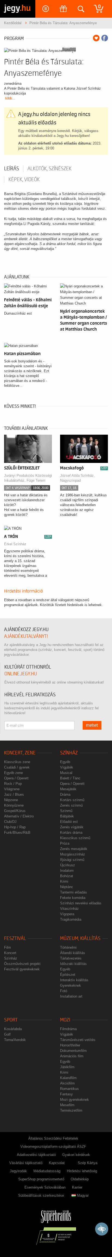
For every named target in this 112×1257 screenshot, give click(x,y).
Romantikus (69, 1089)
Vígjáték (66, 767)
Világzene (12, 789)
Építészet (67, 975)
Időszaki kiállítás (73, 964)
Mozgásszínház (72, 854)
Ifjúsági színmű (72, 860)
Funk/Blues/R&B (17, 832)
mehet (92, 725)
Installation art (71, 996)
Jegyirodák (18, 1171)
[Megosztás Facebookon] (104, 38)
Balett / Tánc (70, 778)
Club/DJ (10, 822)
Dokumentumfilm (73, 1051)
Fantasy (66, 1094)
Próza (64, 843)
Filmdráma (68, 1029)
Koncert (10, 953)
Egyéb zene (13, 773)
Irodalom (67, 871)
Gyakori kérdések (76, 1155)
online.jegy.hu (20, 674)
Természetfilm (71, 1110)
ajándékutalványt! (26, 636)
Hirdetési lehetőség (82, 1171)
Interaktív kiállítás (74, 980)
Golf (7, 1034)
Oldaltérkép (80, 1179)
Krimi (64, 881)
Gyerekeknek (70, 985)
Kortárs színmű (72, 800)
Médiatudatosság (46, 1171)
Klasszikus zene (17, 762)
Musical (66, 773)
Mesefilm (67, 1105)
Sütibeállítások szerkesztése (41, 1195)
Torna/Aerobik (15, 1040)
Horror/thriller (70, 1045)
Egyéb (65, 762)
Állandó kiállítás (72, 953)
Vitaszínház (69, 909)
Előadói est (69, 822)
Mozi (65, 1020)
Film (7, 947)
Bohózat (66, 876)
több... (10, 98)
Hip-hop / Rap (15, 827)
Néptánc (66, 887)
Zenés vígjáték (71, 827)
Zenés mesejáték (73, 849)
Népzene (11, 800)
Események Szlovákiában (45, 1187)
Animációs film (71, 1056)
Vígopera (67, 914)
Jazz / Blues (14, 794)
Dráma (65, 794)
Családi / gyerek (17, 767)
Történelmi (68, 947)
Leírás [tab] (11, 169)
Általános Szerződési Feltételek (53, 1138)
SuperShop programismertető (41, 1179)
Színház (69, 753)
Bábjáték (67, 816)
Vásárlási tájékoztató (25, 1163)
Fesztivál (15, 938)
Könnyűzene (14, 805)
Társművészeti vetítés (77, 1040)
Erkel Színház (15, 544)
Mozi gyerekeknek (74, 1100)
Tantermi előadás (73, 892)
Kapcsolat (57, 1163)
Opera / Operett (16, 778)
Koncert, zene (20, 753)
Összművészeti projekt (22, 964)
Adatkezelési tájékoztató (36, 1155)
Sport (11, 1020)
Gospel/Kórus (15, 811)
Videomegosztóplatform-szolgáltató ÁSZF (53, 1147)
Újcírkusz (67, 865)
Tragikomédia (70, 919)
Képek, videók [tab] (24, 180)
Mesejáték (68, 789)
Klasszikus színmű (75, 838)
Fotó (63, 991)
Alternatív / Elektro (19, 816)
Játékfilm (67, 1067)
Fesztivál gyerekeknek (22, 969)
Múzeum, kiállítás (80, 938)
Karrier (77, 1187)
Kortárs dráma (71, 832)
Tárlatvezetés (71, 958)
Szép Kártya (87, 1163)
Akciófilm (67, 1083)
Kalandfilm (68, 1078)
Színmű (66, 811)
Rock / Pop (13, 784)
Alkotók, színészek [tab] (49, 169)
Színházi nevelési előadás (80, 903)
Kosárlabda (13, 1029)
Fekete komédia (72, 898)
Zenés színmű (71, 805)
